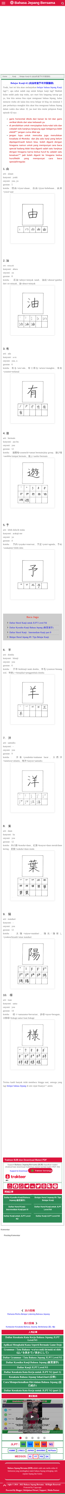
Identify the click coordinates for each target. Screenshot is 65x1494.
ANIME (12, 1450)
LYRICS (21, 1450)
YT (35, 1456)
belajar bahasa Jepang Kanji (49, 87)
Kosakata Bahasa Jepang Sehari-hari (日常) (32, 1377)
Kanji (14, 76)
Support (42, 1490)
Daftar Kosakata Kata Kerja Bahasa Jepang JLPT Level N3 (32, 1338)
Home (5, 76)
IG (30, 1456)
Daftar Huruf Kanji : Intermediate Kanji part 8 (30, 632)
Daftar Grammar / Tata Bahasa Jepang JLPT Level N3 (32, 1357)
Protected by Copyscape (32, 1487)
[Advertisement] (32, 40)
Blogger (19, 1490)
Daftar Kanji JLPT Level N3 (48, 1216)
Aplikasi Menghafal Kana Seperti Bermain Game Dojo (32, 1344)
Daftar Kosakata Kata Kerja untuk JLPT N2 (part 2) (32, 1390)
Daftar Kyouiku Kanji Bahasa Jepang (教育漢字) (31, 627)
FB (41, 1456)
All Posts (52, 1450)
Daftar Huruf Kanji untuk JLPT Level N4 (28, 623)
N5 (23, 1444)
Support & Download (19, 1171)
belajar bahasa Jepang (16, 1086)
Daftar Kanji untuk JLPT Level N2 (17, 1217)
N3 (37, 1444)
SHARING (40, 1450)
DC (47, 1456)
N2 (44, 1444)
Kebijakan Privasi (31, 1490)
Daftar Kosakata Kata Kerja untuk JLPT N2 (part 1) (32, 1372)
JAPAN (30, 1450)
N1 (51, 1444)
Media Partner (53, 1490)
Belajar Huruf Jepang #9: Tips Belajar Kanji (29, 637)
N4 (30, 1444)
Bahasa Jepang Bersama (35, 3)
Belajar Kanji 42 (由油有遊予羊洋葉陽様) (32, 83)
